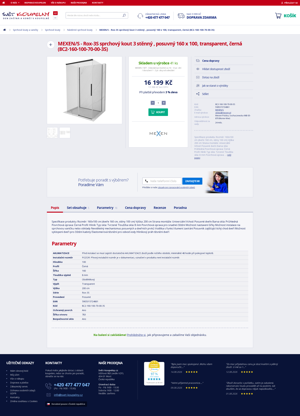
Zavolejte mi (192, 181)
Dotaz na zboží (210, 77)
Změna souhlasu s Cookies (24, 401)
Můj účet (14, 374)
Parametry (107, 207)
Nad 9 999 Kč (201, 16)
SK (55, 17)
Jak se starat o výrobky (215, 85)
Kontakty (97, 2)
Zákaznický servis (19, 386)
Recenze (160, 207)
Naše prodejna (79, 2)
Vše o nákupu (58, 2)
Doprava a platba (19, 382)
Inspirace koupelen (35, 2)
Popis (55, 207)
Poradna (180, 207)
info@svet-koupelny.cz (68, 395)
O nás (14, 2)
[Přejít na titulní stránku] (25, 15)
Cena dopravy (135, 207)
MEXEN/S (219, 109)
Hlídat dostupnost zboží (216, 69)
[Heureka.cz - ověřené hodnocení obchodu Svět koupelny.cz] (154, 384)
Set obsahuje (78, 207)
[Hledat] (124, 15)
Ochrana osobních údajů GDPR (22, 392)
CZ (55, 13)
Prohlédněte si (136, 335)
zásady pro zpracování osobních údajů (176, 187)
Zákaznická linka (157, 16)
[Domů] (5, 2)
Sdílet (205, 94)
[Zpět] (51, 45)
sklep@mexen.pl (223, 112)
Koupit (160, 112)
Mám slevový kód (19, 370)
